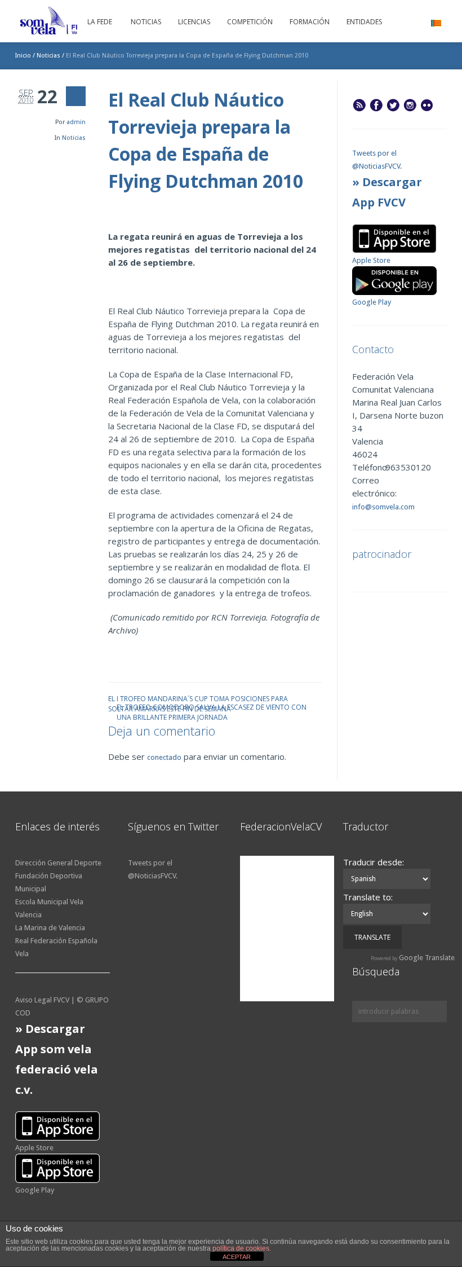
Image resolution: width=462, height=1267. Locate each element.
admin (76, 122)
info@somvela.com (383, 507)
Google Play (371, 302)
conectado (164, 757)
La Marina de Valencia (50, 927)
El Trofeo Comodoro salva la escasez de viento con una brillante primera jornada (211, 706)
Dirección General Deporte (58, 863)
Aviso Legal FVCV (42, 1000)
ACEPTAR (237, 1256)
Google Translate (427, 957)
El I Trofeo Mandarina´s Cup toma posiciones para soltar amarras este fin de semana (198, 698)
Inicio (23, 55)
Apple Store (371, 260)
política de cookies (240, 1248)
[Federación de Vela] (74, 22)
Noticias (48, 55)
